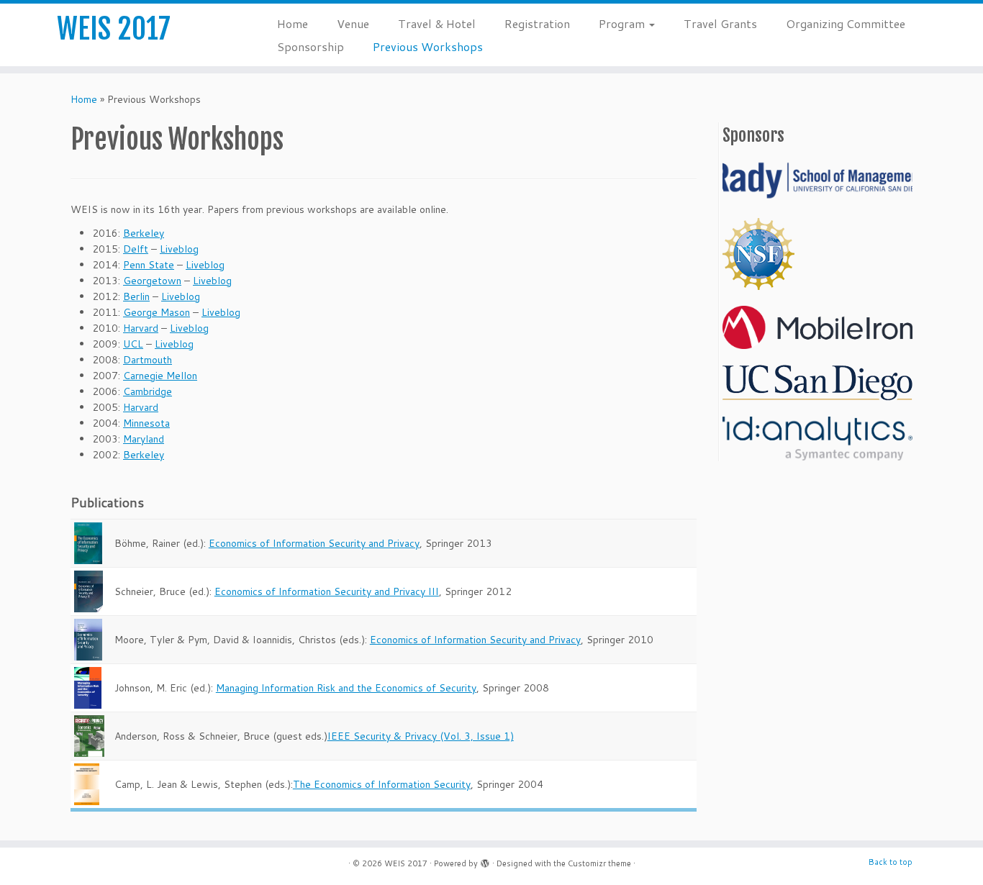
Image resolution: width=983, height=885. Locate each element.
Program (623, 23)
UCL (133, 344)
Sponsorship (310, 46)
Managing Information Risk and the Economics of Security (346, 688)
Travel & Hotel (437, 23)
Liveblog (179, 249)
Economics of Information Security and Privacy (314, 543)
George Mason (156, 312)
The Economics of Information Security (382, 784)
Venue (353, 23)
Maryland (143, 439)
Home (292, 23)
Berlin (136, 296)
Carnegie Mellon (160, 375)
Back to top (890, 862)
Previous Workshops (428, 46)
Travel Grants (720, 23)
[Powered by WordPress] (485, 861)
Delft (135, 249)
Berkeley (143, 233)
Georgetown (152, 280)
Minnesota (146, 423)
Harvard (140, 328)
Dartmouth (147, 360)
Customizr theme (599, 863)
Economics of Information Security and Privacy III (326, 591)
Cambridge (147, 391)
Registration (537, 23)
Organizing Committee (845, 23)
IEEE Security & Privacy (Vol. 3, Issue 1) (420, 736)
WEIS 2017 (114, 29)
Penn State (148, 265)
